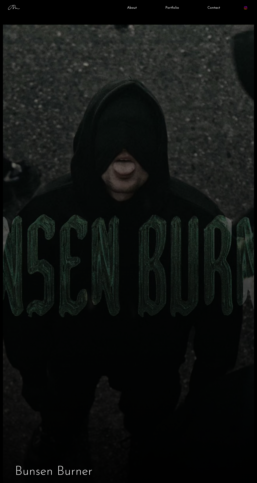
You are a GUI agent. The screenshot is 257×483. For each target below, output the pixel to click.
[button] (172, 8)
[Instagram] (246, 8)
